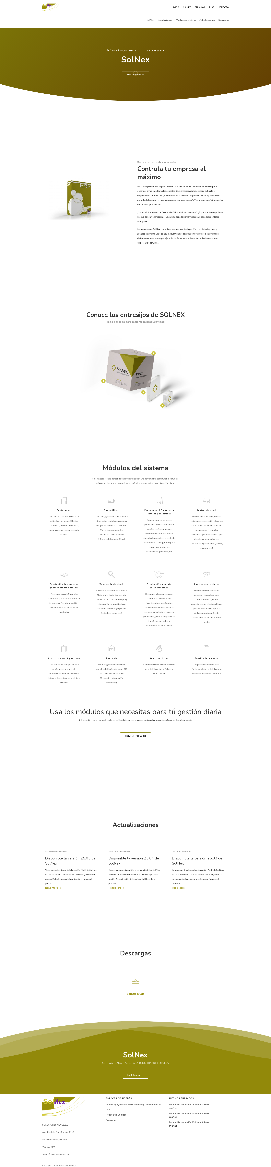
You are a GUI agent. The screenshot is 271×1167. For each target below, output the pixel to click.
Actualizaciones (207, 19)
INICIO (176, 7)
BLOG (211, 7)
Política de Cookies (116, 1114)
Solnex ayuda (135, 994)
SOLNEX (187, 7)
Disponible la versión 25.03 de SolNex (189, 1122)
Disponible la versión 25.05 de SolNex (189, 1104)
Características (165, 19)
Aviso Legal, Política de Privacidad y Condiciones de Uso (133, 1106)
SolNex (150, 19)
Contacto (111, 1120)
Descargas (223, 19)
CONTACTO (223, 7)
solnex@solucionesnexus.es (55, 1154)
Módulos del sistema (186, 19)
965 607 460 (48, 1146)
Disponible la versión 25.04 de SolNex (189, 1113)
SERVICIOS (200, 7)
